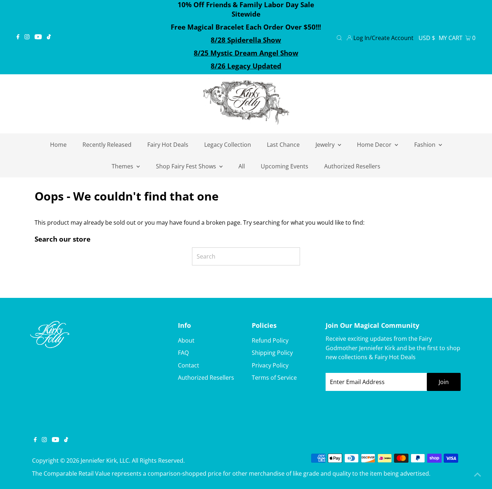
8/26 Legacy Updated (246, 66)
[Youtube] (38, 37)
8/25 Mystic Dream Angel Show (246, 53)
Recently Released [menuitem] (106, 145)
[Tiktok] (49, 37)
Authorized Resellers (206, 378)
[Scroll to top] (477, 474)
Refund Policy (270, 340)
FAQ (183, 353)
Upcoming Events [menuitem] (284, 166)
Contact (188, 365)
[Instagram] (27, 37)
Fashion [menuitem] (425, 145)
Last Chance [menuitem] (283, 145)
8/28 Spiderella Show (246, 40)
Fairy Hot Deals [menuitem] (167, 145)
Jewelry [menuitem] (326, 145)
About (186, 340)
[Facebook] (18, 37)
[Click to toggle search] (339, 37)
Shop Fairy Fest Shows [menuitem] (187, 166)
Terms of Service (274, 378)
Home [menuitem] (58, 145)
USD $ (427, 38)
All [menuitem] (241, 166)
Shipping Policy (272, 353)
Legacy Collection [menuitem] (227, 145)
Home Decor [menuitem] (375, 145)
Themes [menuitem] (123, 166)
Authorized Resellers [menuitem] (352, 166)
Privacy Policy (270, 365)
